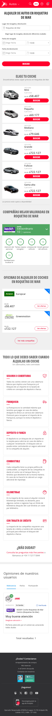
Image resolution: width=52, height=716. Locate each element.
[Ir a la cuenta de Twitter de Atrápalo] (20, 693)
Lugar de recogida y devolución (14, 24)
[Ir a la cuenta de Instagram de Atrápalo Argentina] (31, 693)
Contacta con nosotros (26, 672)
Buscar (26, 63)
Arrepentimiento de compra (26, 663)
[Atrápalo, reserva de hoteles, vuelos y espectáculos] (4, 4)
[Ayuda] (41, 3)
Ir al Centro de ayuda (26, 669)
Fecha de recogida (9, 39)
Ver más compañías (26, 340)
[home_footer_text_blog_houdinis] (15, 693)
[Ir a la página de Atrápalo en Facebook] (26, 693)
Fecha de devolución (10, 49)
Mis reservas (26, 666)
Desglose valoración (13, 620)
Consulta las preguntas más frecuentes (25, 552)
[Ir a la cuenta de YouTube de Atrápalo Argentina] (36, 693)
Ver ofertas (41, 306)
